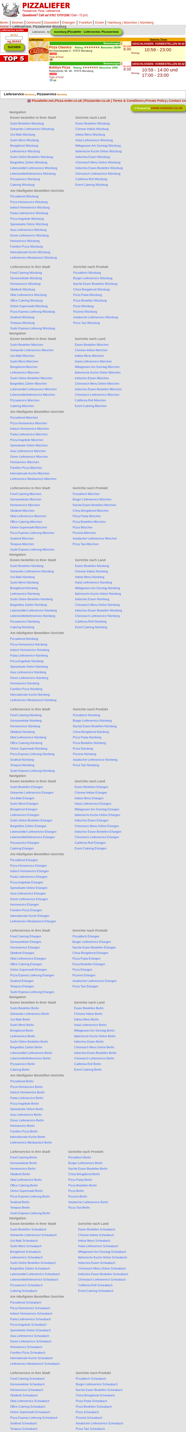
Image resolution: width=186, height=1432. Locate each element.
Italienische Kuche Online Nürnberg (98, 593)
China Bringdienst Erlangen (90, 952)
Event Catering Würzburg (91, 184)
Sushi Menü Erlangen (24, 803)
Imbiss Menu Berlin (86, 1019)
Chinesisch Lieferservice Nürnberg (97, 615)
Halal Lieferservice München (93, 361)
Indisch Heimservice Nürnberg (29, 649)
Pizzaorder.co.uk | (98, 101)
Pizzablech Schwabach (91, 1378)
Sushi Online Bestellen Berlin (29, 1041)
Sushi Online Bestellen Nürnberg (31, 599)
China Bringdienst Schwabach (95, 1395)
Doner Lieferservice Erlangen (29, 899)
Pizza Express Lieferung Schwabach (34, 1417)
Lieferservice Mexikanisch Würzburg (33, 257)
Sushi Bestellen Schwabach (28, 1229)
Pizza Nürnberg (83, 748)
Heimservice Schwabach (26, 1347)
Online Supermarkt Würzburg (29, 306)
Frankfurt (86, 22)
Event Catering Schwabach (95, 1290)
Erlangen (68, 22)
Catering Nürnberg (22, 627)
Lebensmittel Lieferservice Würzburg (33, 168)
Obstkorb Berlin (20, 1174)
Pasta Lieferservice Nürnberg (29, 655)
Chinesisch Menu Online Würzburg (97, 162)
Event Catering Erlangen (90, 848)
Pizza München (83, 527)
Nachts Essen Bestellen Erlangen (94, 947)
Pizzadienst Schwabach (25, 1302)
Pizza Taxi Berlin (79, 1207)
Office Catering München (26, 521)
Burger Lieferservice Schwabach (97, 1384)
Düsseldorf (51, 22)
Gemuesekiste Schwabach (27, 1384)
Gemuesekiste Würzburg (26, 278)
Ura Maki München (22, 355)
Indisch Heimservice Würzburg (30, 207)
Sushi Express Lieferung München (32, 549)
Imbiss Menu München (89, 355)
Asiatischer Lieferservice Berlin (88, 1202)
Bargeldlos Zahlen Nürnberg (28, 604)
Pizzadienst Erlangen (24, 860)
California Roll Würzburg (91, 179)
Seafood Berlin (19, 1202)
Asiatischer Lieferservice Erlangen (94, 980)
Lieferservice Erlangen (24, 815)
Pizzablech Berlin (79, 1157)
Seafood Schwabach (23, 1423)
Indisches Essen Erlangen (91, 820)
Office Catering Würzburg (26, 300)
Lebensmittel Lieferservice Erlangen (33, 831)
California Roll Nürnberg (90, 621)
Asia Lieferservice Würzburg (28, 229)
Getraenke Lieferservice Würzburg (32, 129)
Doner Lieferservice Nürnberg (29, 677)
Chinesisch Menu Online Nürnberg (97, 604)
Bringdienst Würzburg (24, 145)
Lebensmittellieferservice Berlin (30, 1058)
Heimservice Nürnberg (24, 683)
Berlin (4, 22)
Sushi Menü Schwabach (26, 1246)
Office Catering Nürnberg (26, 743)
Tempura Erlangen (22, 986)
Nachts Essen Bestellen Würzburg (95, 283)
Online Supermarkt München (28, 527)
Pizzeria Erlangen (84, 975)
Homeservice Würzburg (25, 283)
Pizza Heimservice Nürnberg (28, 644)
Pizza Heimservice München (28, 423)
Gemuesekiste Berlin (23, 1163)
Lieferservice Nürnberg (25, 593)
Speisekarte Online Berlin (26, 1109)
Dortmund (33, 22)
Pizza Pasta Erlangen (86, 958)
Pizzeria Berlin (77, 1196)
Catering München (22, 406)
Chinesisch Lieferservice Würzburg (97, 173)
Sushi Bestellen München (26, 344)
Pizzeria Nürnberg (84, 754)
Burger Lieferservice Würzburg (92, 278)
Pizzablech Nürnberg (86, 715)
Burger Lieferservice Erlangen (91, 941)
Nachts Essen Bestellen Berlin (88, 1168)
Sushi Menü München (24, 361)
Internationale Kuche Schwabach (31, 1358)
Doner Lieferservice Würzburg (29, 235)
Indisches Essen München (92, 378)
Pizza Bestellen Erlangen (88, 964)
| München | (130, 22)
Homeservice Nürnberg (25, 726)
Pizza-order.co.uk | (69, 101)
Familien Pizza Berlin (24, 1131)
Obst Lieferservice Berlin (26, 1179)
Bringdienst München (24, 366)
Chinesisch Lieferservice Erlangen (97, 837)
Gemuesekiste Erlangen (25, 941)
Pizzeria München (84, 532)
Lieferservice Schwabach (26, 1257)
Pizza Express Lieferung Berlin (30, 1196)
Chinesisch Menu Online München (97, 383)
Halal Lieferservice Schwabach (98, 1246)
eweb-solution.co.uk (166, 108)
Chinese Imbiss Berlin (88, 1013)
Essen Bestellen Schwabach (96, 1229)
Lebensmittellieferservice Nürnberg (32, 615)
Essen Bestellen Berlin (89, 1008)
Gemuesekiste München (25, 499)
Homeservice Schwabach (26, 1389)
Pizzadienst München (24, 417)
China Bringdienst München (91, 510)
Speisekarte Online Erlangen (28, 887)
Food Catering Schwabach (27, 1378)
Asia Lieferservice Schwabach (29, 1335)
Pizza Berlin (76, 1190)
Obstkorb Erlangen (22, 952)
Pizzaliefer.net (42, 101)
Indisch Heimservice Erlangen (29, 871)
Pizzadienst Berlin (22, 1081)
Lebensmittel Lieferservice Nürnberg (33, 610)
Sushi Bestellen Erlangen (26, 787)
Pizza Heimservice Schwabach (30, 1308)
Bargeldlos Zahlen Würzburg (28, 162)
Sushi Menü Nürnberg (24, 582)
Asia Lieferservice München (28, 451)
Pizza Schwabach (87, 1412)
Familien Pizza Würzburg (26, 246)
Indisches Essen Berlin (89, 1041)
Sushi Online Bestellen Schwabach (33, 1262)
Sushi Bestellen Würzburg (27, 123)
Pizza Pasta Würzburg (87, 294)
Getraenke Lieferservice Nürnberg (32, 571)
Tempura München (22, 544)
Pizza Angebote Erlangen (26, 882)
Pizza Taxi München (86, 544)
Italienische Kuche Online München (98, 372)
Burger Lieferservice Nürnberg (92, 720)
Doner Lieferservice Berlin (27, 1120)
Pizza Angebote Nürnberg (26, 661)
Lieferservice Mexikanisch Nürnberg (33, 700)
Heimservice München (24, 462)
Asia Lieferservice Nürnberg (28, 672)
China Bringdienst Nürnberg (91, 731)
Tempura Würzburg (22, 322)
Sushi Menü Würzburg (24, 140)
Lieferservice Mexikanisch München (33, 478)
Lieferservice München (24, 372)
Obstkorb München (22, 510)
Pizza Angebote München (26, 440)
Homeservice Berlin (23, 1168)
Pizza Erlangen (82, 969)
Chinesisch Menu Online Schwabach (102, 1268)
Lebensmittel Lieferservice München (33, 389)
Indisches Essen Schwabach (96, 1262)
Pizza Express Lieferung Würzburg (32, 311)
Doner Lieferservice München (29, 456)
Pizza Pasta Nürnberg (87, 737)
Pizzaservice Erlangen (24, 842)
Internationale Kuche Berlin (27, 1136)
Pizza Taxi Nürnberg (86, 765)
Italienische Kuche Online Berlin (95, 1036)
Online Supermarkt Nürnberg (28, 748)
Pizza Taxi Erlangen (85, 986)
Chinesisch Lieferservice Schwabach (102, 1279)
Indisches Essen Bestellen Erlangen (98, 831)
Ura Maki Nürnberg (22, 577)
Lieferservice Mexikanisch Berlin (31, 1142)
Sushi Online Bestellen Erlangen (31, 820)
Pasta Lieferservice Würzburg (29, 213)
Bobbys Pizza (59, 67)
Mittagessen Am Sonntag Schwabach (102, 1251)
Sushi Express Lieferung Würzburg (32, 328)
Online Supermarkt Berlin (26, 1190)
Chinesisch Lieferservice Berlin (94, 1058)
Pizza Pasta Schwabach (91, 1401)
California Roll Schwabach (95, 1285)
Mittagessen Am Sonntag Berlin (94, 1030)
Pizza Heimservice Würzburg (29, 202)
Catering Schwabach (23, 1290)
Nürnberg (146, 22)
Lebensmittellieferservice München (32, 394)
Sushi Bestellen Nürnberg (26, 565)
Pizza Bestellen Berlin (82, 1185)
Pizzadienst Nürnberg (24, 638)
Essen (100, 22)
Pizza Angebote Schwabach (28, 1324)
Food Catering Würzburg (26, 272)
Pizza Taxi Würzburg (86, 322)
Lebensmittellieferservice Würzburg (33, 173)
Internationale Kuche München (30, 473)
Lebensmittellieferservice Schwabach (34, 1279)
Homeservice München (25, 505)
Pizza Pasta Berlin (80, 1179)
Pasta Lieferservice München (29, 434)
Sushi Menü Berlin (22, 1024)
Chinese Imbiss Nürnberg (91, 571)
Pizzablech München (86, 494)
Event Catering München (91, 406)
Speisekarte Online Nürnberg (29, 666)
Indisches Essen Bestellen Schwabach (103, 1274)
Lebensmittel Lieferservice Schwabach (35, 1274)
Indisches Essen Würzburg (92, 157)
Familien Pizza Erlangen (26, 910)
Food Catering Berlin (23, 1157)
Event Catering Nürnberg (91, 627)
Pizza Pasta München (87, 516)
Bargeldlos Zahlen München (28, 383)
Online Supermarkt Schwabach (30, 1412)
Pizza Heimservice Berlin (26, 1086)
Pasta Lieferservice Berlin (26, 1098)
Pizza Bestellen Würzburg (90, 300)
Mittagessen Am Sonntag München (97, 366)
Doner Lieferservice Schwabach (30, 1341)
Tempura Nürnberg (22, 765)
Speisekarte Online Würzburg (29, 224)
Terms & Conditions (128, 101)
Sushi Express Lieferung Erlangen (32, 992)
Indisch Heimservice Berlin (27, 1092)
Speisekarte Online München (29, 445)
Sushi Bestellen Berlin (24, 1008)
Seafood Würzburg (22, 317)
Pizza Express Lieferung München (32, 532)
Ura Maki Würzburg (22, 134)
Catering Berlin (20, 1069)
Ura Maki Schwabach (24, 1240)
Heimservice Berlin (22, 1125)
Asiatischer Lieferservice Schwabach (99, 1423)
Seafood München (22, 538)
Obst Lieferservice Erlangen (28, 958)
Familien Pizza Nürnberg (26, 689)
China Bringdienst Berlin (84, 1174)
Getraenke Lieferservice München (32, 350)
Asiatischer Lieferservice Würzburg (95, 317)
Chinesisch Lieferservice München (97, 394)
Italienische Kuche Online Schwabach (102, 1257)
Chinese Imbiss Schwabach (96, 1235)
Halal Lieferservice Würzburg (94, 140)
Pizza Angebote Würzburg (27, 218)
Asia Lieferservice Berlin (26, 1114)
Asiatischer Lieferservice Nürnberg (95, 759)
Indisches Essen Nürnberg (92, 599)
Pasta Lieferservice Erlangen (28, 876)
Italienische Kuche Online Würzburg (98, 151)
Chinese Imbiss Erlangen (91, 792)
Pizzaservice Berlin (22, 1064)
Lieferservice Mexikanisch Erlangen (33, 921)
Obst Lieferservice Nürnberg (28, 737)
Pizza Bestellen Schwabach (94, 1406)
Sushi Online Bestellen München (31, 378)
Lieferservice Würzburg (25, 151)
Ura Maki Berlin (20, 1019)
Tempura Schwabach (23, 1428)
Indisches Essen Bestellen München (98, 389)
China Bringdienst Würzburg (91, 289)
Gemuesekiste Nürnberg (26, 720)
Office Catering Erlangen (26, 964)
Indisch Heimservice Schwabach (31, 1313)
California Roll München (90, 400)
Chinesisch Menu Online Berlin (94, 1047)
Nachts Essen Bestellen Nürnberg (95, 726)
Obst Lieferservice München (28, 516)
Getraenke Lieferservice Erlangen (31, 792)
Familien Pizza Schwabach (27, 1352)
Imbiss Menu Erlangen (89, 798)
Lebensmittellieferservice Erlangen (32, 837)
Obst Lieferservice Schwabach (29, 1401)
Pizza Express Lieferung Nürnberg (32, 754)
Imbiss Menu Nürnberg (89, 577)
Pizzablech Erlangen (85, 936)
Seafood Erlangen (22, 980)
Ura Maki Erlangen (22, 798)
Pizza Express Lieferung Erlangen (32, 975)
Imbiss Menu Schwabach (94, 1240)
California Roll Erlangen (90, 842)
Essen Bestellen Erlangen (91, 787)
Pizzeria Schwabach (89, 1417)
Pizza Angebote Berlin (24, 1103)
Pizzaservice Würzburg (25, 179)
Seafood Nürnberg (22, 759)
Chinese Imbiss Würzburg (92, 129)
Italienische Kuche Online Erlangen (97, 815)
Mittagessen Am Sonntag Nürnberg (97, 588)
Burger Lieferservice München (92, 499)
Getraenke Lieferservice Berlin (29, 1013)
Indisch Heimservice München (29, 428)
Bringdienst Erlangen (23, 809)
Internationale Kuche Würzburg (30, 252)
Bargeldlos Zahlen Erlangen (28, 826)
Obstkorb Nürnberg (22, 731)
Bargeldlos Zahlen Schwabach (30, 1268)
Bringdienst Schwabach (25, 1251)
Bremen (18, 22)
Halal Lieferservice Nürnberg (93, 582)
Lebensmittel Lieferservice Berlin (31, 1052)
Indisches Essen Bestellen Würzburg (99, 168)
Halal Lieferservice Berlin (90, 1024)
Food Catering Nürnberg (26, 715)
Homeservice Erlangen (25, 947)
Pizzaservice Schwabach (26, 1285)
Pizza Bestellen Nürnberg (89, 743)
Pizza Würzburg (83, 306)
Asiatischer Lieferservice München (95, 538)
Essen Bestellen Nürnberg (92, 565)
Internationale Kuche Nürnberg (30, 694)
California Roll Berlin (87, 1064)
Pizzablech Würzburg (87, 272)
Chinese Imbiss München (91, 350)
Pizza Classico (60, 47)
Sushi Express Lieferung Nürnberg (32, 770)
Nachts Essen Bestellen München (94, 505)
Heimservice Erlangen (24, 904)
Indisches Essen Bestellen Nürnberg (98, 610)
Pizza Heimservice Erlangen (28, 865)
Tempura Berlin (20, 1207)
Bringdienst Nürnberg (24, 588)
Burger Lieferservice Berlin (85, 1163)
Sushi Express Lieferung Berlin (30, 1213)
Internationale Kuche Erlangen (29, 915)
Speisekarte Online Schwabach (30, 1330)
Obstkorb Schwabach (24, 1395)
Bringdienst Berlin (21, 1030)
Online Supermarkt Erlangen (28, 969)
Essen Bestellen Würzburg (92, 123)
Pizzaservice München (24, 400)
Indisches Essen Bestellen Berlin (95, 1052)
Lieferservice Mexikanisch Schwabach (35, 1363)
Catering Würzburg (22, 184)
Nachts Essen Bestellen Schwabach (99, 1389)
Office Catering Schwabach (27, 1406)
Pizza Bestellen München (89, 521)
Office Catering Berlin (24, 1185)
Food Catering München (25, 494)
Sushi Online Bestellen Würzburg (31, 157)
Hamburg (114, 22)
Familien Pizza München (26, 467)
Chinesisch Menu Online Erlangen (97, 826)
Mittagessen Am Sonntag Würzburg (98, 145)
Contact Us (177, 101)
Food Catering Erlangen (25, 936)
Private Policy (156, 101)
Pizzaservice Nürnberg (25, 621)
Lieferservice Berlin (22, 1036)
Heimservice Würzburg (25, 240)
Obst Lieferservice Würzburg (28, 294)
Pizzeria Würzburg (85, 311)
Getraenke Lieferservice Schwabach (33, 1235)
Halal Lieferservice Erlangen (93, 803)
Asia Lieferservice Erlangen (28, 893)
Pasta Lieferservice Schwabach (30, 1319)
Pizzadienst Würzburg (24, 196)
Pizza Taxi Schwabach (90, 1428)
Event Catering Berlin (88, 1069)
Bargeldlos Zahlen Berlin (26, 1047)
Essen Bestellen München (92, 344)
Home (4, 26)
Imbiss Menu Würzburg (90, 134)
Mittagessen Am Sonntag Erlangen (97, 809)
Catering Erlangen (22, 848)
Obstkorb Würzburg (22, 289)
